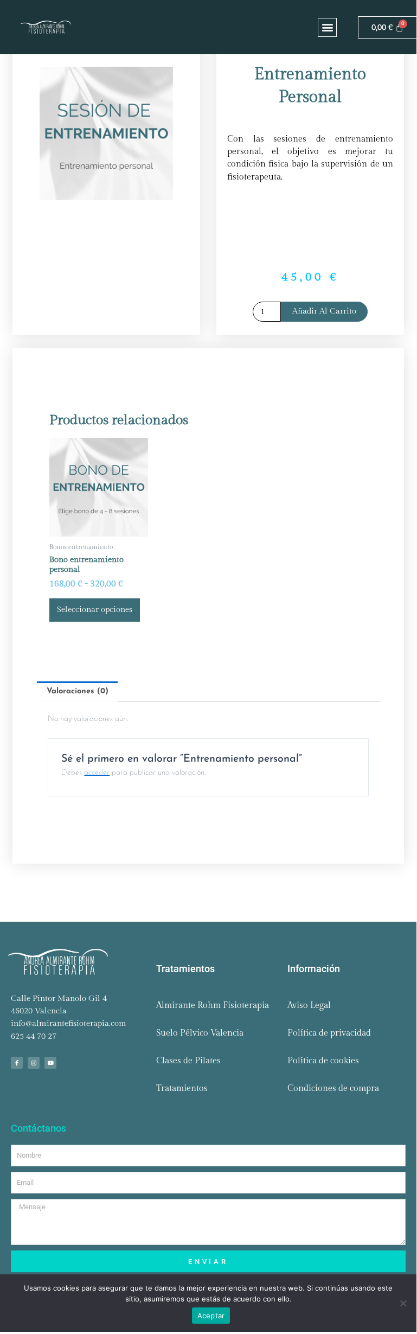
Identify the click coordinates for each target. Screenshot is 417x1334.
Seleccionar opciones (94, 609)
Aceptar (211, 1315)
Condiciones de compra (333, 1088)
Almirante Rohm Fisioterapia (212, 1005)
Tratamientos (182, 1088)
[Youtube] (50, 1063)
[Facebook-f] (17, 1063)
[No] (402, 1303)
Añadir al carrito (324, 311)
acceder (97, 773)
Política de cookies (323, 1061)
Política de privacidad (329, 1033)
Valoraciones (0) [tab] (77, 691)
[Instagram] (34, 1063)
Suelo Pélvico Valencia (199, 1033)
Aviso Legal (309, 1005)
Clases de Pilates (188, 1061)
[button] (327, 27)
